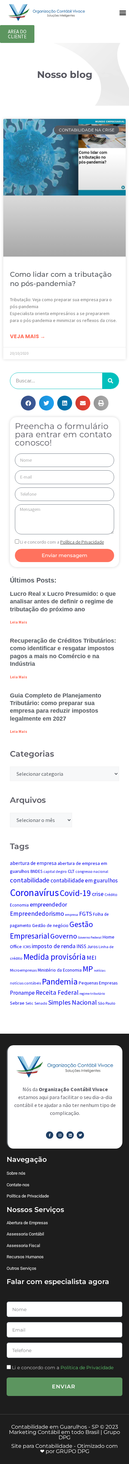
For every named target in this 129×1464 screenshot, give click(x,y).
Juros (92, 946)
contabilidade (30, 880)
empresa (71, 914)
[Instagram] (60, 1135)
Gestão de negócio (50, 925)
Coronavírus (34, 892)
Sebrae (17, 1003)
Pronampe (22, 992)
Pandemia (60, 981)
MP (88, 969)
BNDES (36, 871)
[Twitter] (80, 1135)
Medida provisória (54, 956)
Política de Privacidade (87, 1368)
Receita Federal (57, 992)
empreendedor (48, 904)
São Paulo (106, 1003)
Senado (40, 1003)
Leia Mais (18, 622)
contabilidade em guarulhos (84, 880)
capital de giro (55, 871)
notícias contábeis (25, 983)
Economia (19, 905)
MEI (91, 957)
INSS (81, 946)
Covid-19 (75, 893)
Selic (29, 1003)
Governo (63, 936)
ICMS (27, 947)
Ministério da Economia (60, 970)
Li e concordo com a (62, 542)
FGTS (85, 913)
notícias (100, 970)
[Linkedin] (70, 1135)
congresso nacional (91, 871)
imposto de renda (53, 946)
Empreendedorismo (37, 913)
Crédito (111, 894)
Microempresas (23, 970)
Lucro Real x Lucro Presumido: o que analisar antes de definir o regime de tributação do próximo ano (63, 601)
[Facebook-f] (49, 1135)
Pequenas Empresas (98, 983)
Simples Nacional (72, 1002)
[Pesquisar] (110, 381)
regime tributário (92, 993)
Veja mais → (27, 336)
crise (98, 894)
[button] (122, 12)
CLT (71, 871)
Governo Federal (90, 937)
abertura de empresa (33, 863)
